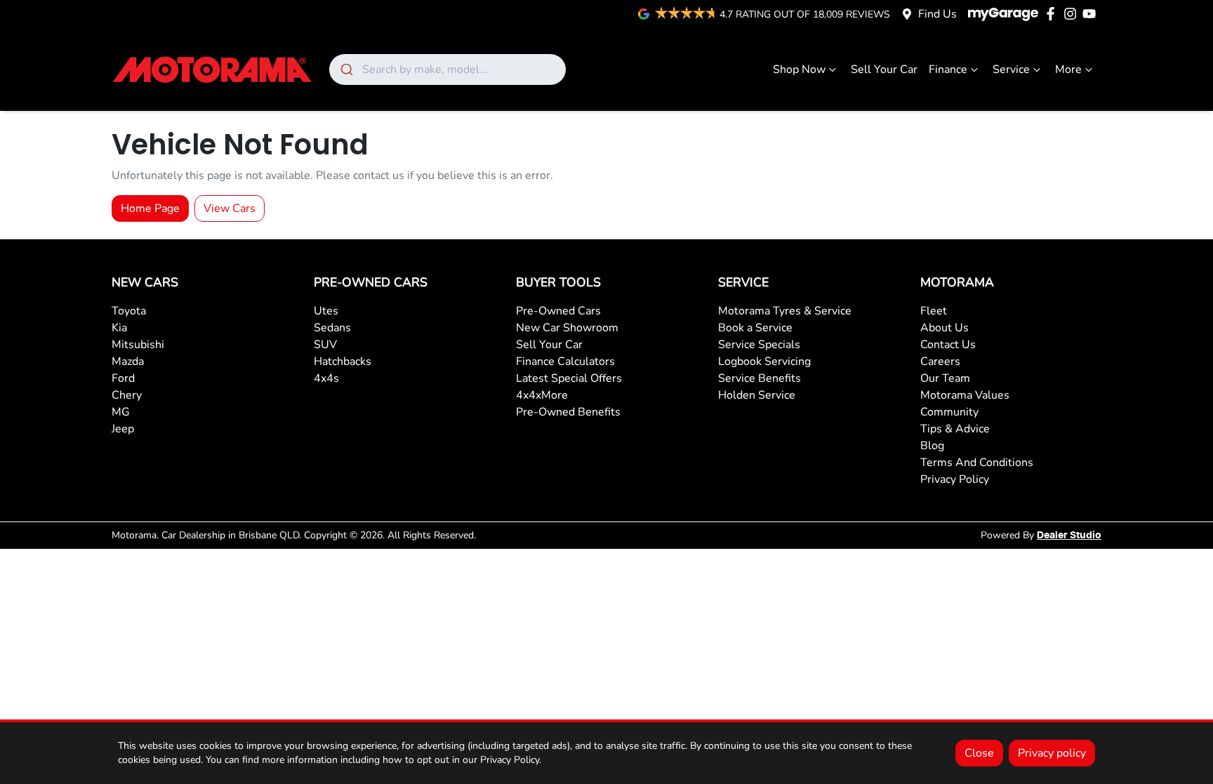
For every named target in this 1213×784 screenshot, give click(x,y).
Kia (119, 327)
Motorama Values (964, 395)
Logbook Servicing (764, 361)
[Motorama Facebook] (1053, 13)
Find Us (937, 14)
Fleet (933, 311)
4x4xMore (542, 395)
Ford (123, 378)
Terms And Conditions (976, 462)
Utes (326, 311)
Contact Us (948, 344)
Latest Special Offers (569, 378)
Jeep (123, 429)
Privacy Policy (954, 479)
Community (949, 412)
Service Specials (759, 344)
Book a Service (755, 327)
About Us (944, 327)
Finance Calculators (565, 361)
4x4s (326, 378)
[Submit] (345, 69)
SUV (325, 344)
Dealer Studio (1069, 535)
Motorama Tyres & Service (784, 311)
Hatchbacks (342, 361)
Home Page (150, 208)
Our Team (945, 378)
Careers (940, 361)
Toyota (129, 311)
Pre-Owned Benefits (568, 412)
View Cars (230, 208)
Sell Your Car (884, 69)
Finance (948, 69)
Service (1011, 69)
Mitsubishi (138, 344)
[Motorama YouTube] (1091, 13)
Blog (932, 445)
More (1068, 69)
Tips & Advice (955, 429)
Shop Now (799, 69)
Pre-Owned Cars (558, 311)
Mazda (128, 361)
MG (121, 412)
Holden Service (756, 395)
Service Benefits (759, 378)
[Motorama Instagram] (1072, 13)
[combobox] (447, 69)
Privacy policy (1052, 753)
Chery (127, 395)
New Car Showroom (567, 327)
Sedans (332, 327)
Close (979, 753)
